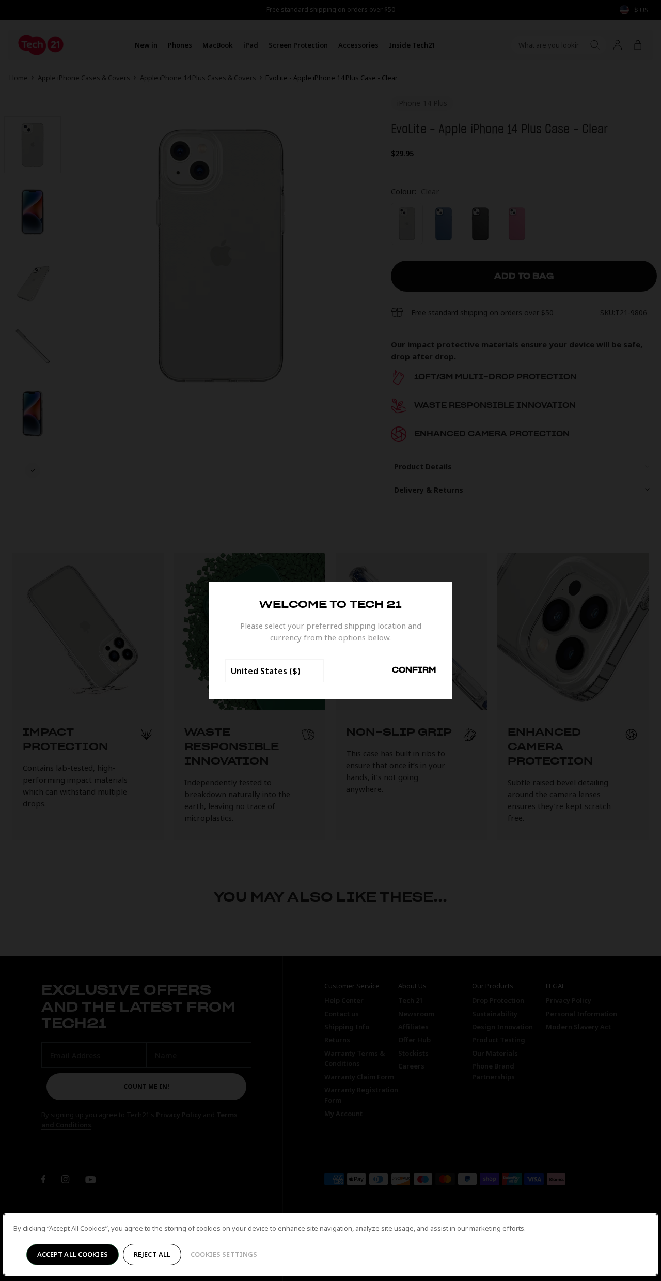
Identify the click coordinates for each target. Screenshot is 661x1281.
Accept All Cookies (72, 1254)
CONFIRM (414, 670)
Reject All (152, 1254)
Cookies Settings (224, 1254)
